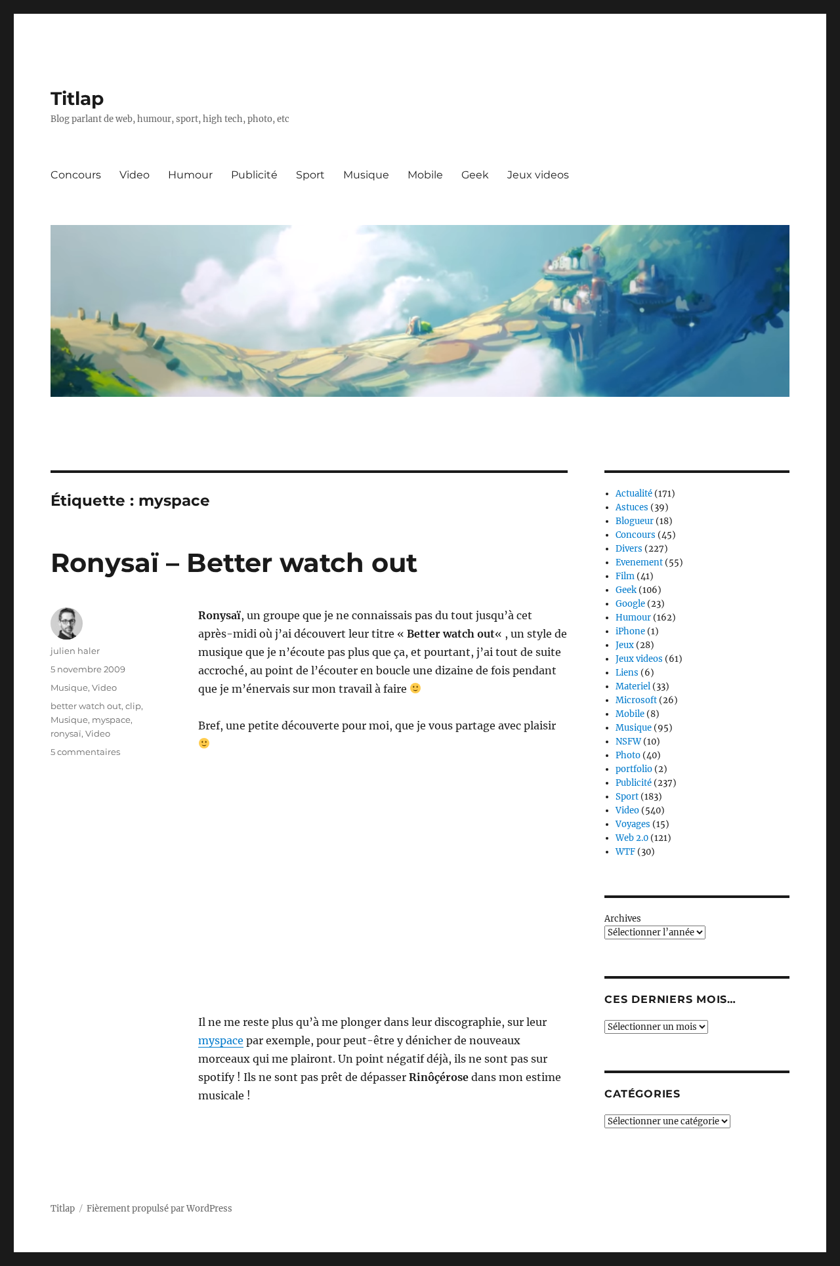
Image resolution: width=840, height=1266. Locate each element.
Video (134, 175)
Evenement (639, 562)
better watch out (86, 706)
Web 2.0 (632, 838)
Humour (190, 175)
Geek (475, 175)
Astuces (632, 507)
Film (625, 576)
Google (630, 603)
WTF (625, 851)
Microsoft (636, 700)
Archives (622, 918)
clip (133, 706)
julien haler (75, 650)
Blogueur (635, 521)
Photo (628, 755)
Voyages (633, 824)
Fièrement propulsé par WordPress (159, 1208)
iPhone (630, 631)
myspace (220, 1040)
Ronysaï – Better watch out (234, 562)
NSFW (628, 741)
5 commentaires (85, 751)
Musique (366, 175)
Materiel (633, 686)
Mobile (425, 175)
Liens (627, 672)
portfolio (634, 769)
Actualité (634, 493)
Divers (629, 548)
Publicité (254, 175)
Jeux (625, 645)
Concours (76, 175)
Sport (310, 175)
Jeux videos (538, 175)
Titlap (77, 98)
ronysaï (66, 733)
